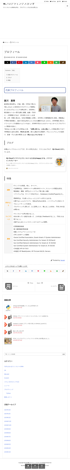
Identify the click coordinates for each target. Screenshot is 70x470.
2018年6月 (7, 440)
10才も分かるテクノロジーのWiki (14, 366)
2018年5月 (7, 444)
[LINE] (44, 62)
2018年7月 (7, 436)
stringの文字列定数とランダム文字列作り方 (25, 306)
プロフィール (15, 42)
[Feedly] (57, 271)
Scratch (6, 378)
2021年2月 (7, 413)
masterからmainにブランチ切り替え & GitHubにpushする (29, 323)
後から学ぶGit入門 (18, 331)
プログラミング (8, 389)
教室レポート (8, 397)
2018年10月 (7, 425)
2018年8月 (7, 433)
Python (8, 393)
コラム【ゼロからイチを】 (12, 382)
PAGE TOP (66, 454)
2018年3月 (7, 452)
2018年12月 (7, 421)
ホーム (6, 42)
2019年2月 (7, 417)
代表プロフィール (12, 74)
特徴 (8, 80)
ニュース (6, 385)
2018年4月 (7, 448)
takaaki (62, 260)
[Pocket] (38, 271)
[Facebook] (13, 271)
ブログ (9, 77)
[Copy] (63, 62)
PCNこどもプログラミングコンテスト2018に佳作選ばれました (31, 338)
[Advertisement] (35, 24)
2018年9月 (7, 429)
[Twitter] (7, 62)
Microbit (6, 374)
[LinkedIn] (26, 62)
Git (5, 370)
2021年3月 (7, 410)
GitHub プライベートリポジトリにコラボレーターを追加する (30, 316)
